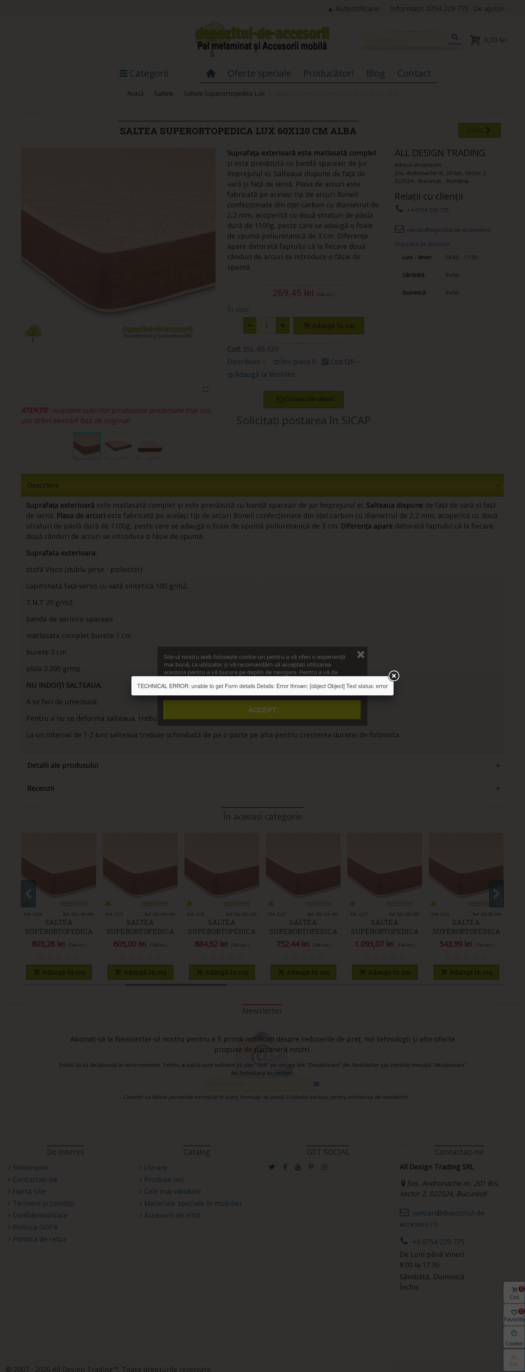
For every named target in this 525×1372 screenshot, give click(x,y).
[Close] (393, 676)
